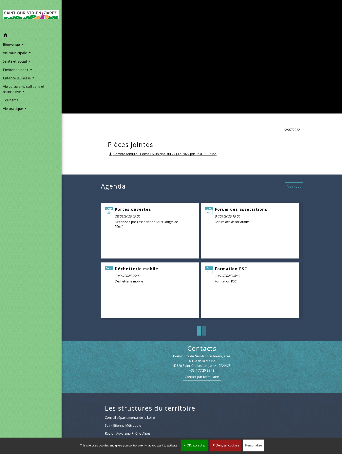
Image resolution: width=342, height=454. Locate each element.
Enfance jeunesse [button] (17, 78)
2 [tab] (204, 331)
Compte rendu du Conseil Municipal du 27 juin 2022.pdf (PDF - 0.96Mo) (162, 154)
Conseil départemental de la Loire (130, 417)
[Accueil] (31, 15)
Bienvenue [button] (12, 44)
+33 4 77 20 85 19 (202, 370)
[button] (31, 35)
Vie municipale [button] (15, 53)
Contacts (201, 348)
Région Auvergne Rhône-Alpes (127, 433)
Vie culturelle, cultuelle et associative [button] (24, 89)
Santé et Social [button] (15, 61)
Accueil (110, 59)
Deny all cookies (227, 445)
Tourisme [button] (11, 100)
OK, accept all (196, 445)
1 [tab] (199, 331)
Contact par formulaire (202, 377)
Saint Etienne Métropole (123, 425)
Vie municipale (137, 59)
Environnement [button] (16, 69)
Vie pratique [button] (13, 108)
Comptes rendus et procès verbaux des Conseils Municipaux (219, 59)
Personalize (253, 445)
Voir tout (294, 186)
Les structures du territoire (150, 408)
